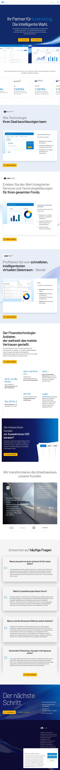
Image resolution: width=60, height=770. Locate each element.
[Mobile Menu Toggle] (58, 2)
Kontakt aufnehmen (10, 165)
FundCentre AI (37, 39)
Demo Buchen (10, 712)
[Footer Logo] (44, 728)
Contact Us (53, 2)
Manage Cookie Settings (52, 760)
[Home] (4, 2)
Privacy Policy (27, 766)
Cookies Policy (34, 761)
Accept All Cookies (52, 754)
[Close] (56, 750)
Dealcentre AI (24, 39)
